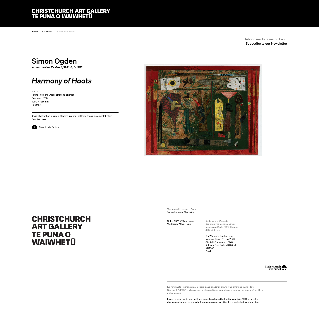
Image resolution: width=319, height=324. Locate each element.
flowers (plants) (68, 116)
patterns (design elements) (92, 116)
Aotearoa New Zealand (47, 67)
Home (35, 31)
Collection (47, 31)
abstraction (44, 116)
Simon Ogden (54, 60)
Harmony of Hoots (66, 31)
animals (55, 116)
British (68, 67)
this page (231, 302)
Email (208, 251)
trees (43, 119)
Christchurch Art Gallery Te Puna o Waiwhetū (71, 13)
